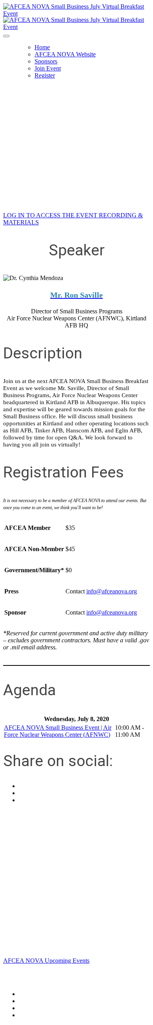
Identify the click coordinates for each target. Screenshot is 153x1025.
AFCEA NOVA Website (65, 54)
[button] (46, 960)
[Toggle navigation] (6, 36)
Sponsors (46, 61)
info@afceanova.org (111, 591)
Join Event (48, 68)
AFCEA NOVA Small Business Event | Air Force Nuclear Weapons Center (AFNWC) (57, 731)
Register (45, 75)
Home (42, 47)
